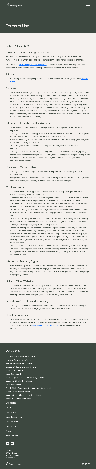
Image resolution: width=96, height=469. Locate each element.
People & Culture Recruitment (18, 399)
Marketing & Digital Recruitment (19, 381)
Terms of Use (12, 436)
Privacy (9, 431)
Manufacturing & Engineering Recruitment (23, 395)
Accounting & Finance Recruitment (20, 356)
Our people (11, 412)
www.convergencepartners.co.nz (32, 65)
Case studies (12, 422)
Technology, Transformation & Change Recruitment (27, 378)
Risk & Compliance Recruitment (19, 363)
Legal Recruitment (13, 374)
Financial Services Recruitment (19, 360)
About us (10, 407)
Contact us (11, 426)
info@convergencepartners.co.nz (45, 325)
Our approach (12, 403)
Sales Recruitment (13, 385)
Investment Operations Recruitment (21, 367)
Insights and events (15, 417)
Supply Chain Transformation (18, 392)
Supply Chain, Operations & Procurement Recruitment (28, 388)
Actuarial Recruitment (15, 370)
